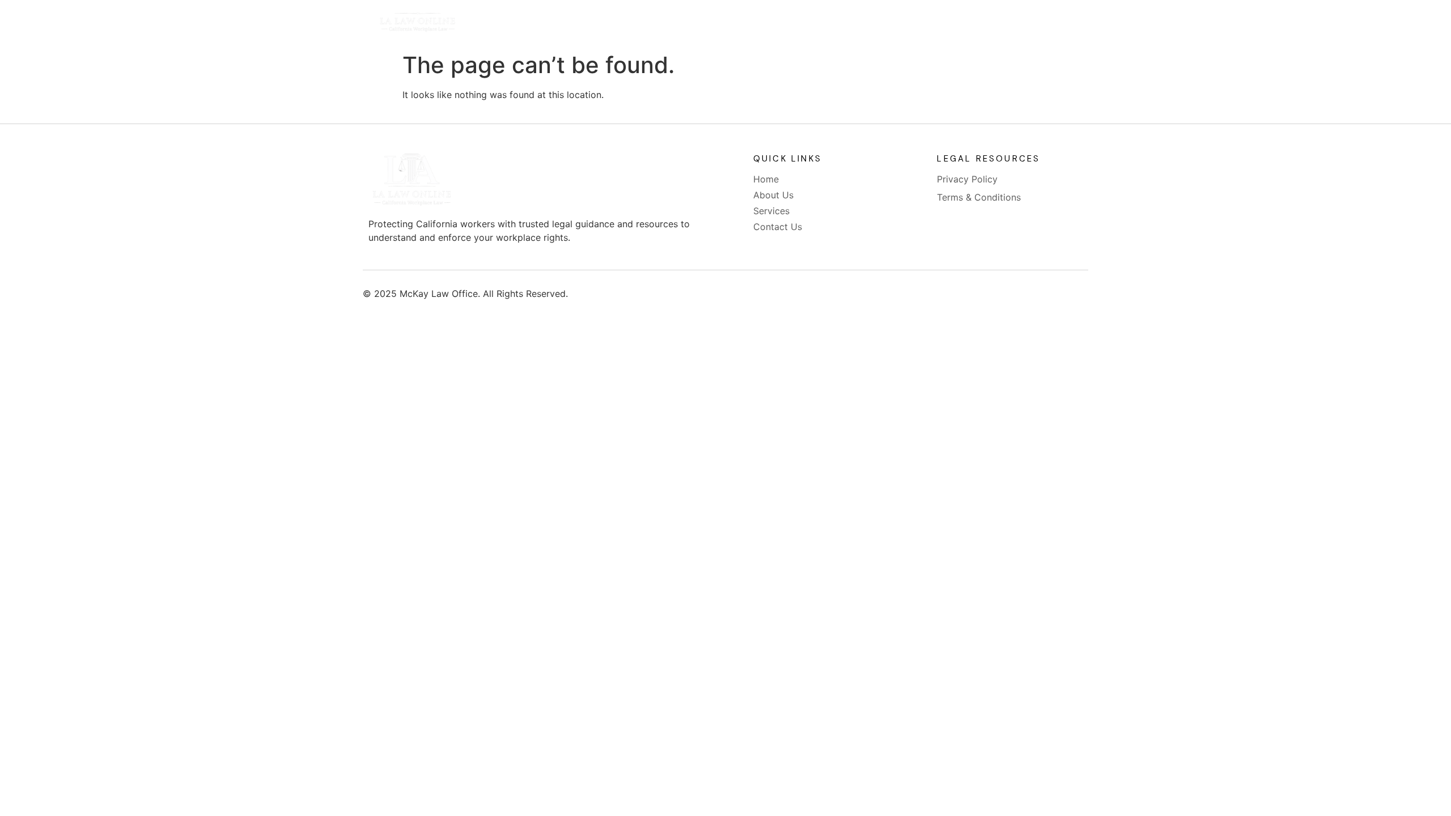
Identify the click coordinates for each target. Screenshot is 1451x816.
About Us (697, 23)
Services (764, 23)
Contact (830, 23)
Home (635, 23)
